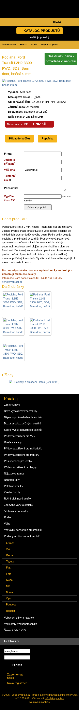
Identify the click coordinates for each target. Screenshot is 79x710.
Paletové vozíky (13, 486)
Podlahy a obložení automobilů (22, 536)
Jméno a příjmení (9, 161)
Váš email (10, 169)
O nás (34, 44)
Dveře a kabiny (13, 442)
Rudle (7, 517)
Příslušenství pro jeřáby (18, 461)
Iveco (9, 579)
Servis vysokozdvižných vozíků (23, 429)
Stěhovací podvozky (16, 511)
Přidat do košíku (19, 138)
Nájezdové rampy (14, 473)
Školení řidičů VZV (15, 630)
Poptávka (47, 138)
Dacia (9, 555)
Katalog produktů (41, 31)
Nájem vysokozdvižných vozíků (23, 417)
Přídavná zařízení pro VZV (19, 436)
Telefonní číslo (10, 177)
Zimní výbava (12, 404)
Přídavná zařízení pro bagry (20, 467)
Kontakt (23, 44)
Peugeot (11, 604)
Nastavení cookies (39, 702)
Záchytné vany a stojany (18, 504)
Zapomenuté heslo (15, 676)
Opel (9, 598)
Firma (7, 153)
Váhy (7, 523)
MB (8, 586)
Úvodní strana (9, 44)
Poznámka (10, 188)
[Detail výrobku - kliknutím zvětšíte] (38, 84)
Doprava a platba (49, 44)
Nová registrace (17, 683)
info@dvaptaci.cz (54, 698)
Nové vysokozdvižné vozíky (20, 411)
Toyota (10, 561)
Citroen (10, 543)
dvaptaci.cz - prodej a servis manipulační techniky (45, 694)
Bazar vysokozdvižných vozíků (22, 423)
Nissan (10, 592)
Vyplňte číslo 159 (9, 198)
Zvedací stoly (12, 492)
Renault (10, 610)
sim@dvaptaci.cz (12, 281)
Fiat (8, 567)
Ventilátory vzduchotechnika (20, 623)
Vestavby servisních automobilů (23, 529)
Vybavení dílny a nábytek (19, 617)
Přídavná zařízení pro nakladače (23, 448)
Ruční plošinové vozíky (18, 498)
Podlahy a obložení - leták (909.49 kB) (36, 381)
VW (8, 549)
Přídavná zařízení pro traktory (21, 454)
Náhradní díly (12, 479)
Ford (8, 573)
